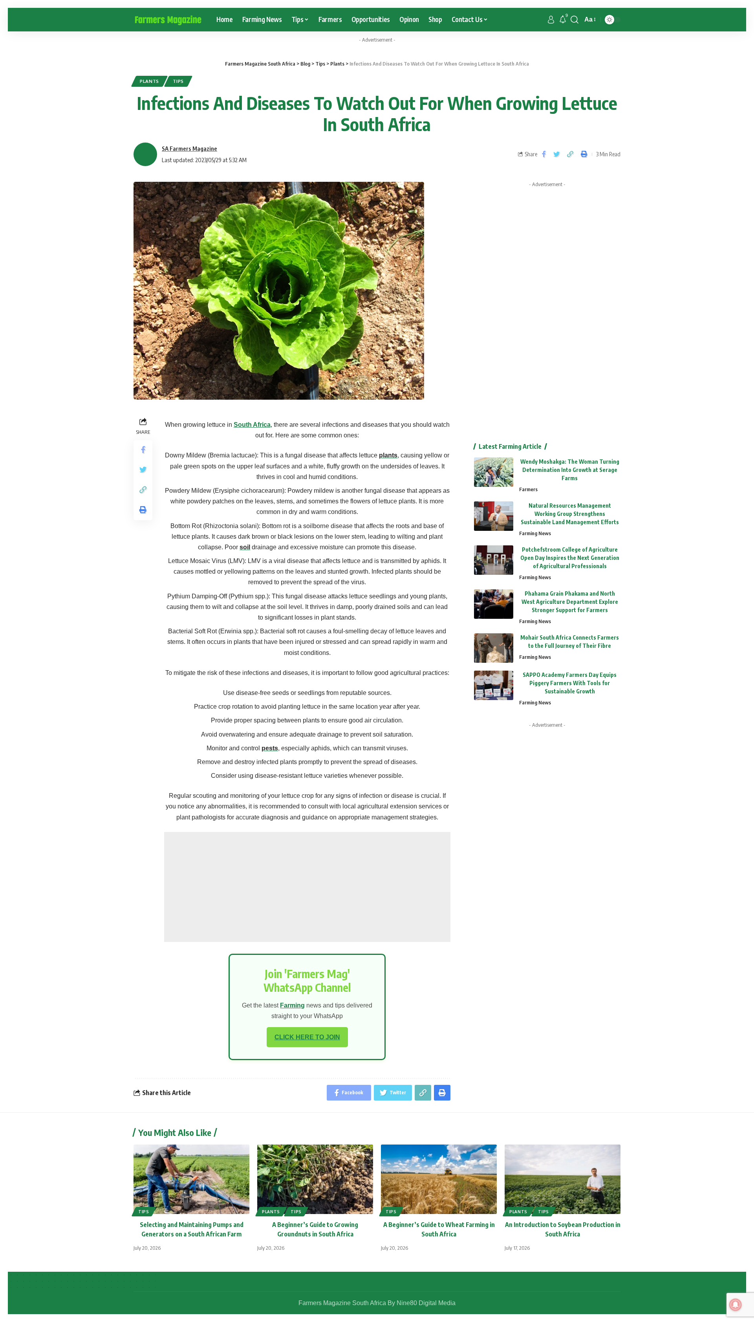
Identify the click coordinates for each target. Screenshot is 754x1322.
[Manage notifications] (735, 1304)
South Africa (252, 424)
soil (245, 547)
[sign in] (551, 20)
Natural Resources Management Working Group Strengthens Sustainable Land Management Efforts (570, 513)
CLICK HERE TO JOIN (307, 1037)
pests (270, 748)
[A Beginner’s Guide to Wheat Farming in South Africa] (439, 1179)
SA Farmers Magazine (189, 148)
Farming (292, 1005)
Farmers (528, 489)
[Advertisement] (307, 887)
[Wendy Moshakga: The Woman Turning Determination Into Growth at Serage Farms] (493, 472)
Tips (178, 81)
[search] (574, 19)
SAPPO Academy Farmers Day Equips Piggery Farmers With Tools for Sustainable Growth (570, 683)
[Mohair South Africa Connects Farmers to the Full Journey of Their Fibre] (493, 648)
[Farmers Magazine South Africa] (169, 20)
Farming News (535, 533)
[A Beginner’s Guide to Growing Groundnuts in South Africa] (315, 1179)
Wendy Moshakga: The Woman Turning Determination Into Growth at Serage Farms (569, 469)
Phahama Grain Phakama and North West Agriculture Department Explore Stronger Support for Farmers (570, 601)
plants (388, 455)
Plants (149, 81)
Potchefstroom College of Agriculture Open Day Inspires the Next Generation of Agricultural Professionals (569, 557)
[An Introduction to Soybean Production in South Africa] (562, 1179)
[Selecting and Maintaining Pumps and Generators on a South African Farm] (191, 1179)
